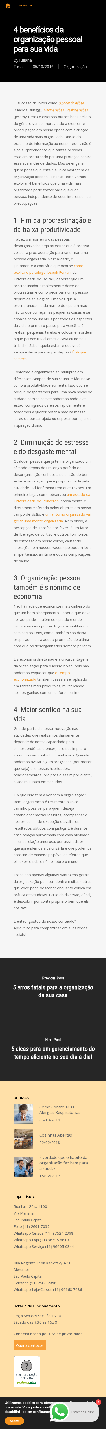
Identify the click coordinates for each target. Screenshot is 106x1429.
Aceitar (14, 1421)
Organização (75, 66)
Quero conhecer (29, 1345)
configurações (44, 1412)
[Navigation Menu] (99, 6)
